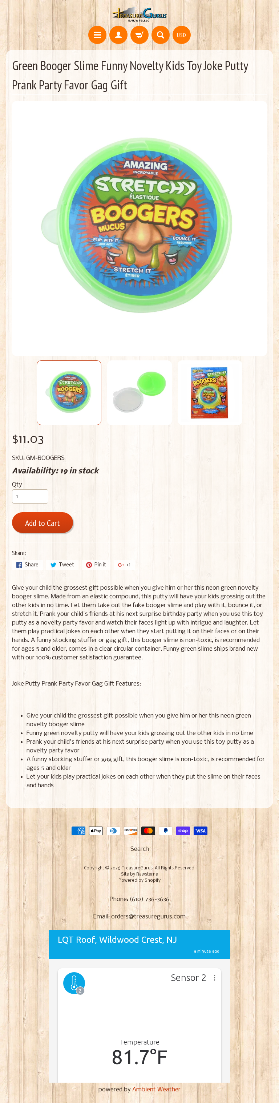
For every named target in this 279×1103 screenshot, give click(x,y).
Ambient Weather (156, 1089)
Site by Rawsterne (139, 874)
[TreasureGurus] (140, 14)
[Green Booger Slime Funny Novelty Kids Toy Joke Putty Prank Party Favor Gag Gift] (69, 392)
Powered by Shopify (139, 880)
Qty (17, 484)
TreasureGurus (137, 868)
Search (139, 849)
